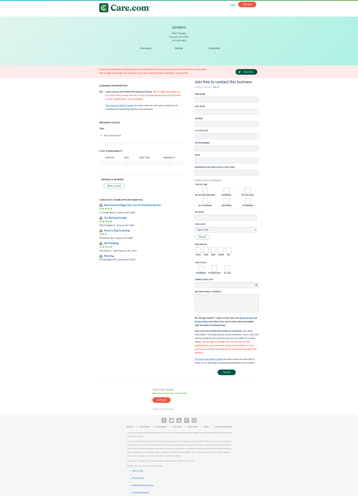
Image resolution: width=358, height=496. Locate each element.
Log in (233, 4)
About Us (130, 427)
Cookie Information (140, 493)
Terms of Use (246, 318)
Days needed (201, 244)
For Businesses (161, 427)
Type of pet (200, 224)
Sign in (216, 87)
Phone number (202, 143)
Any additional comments (208, 292)
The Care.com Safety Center (208, 359)
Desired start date (204, 280)
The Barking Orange (115, 218)
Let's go (161, 400)
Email (197, 155)
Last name (200, 106)
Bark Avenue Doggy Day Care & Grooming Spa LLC (132, 205)
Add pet (202, 237)
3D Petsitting (111, 243)
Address (199, 119)
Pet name (199, 212)
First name (200, 94)
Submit (226, 372)
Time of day (200, 263)
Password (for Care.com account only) (215, 167)
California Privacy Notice (142, 485)
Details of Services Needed (208, 180)
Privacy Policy (202, 321)
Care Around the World (223, 427)
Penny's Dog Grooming (117, 230)
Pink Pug (109, 256)
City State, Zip (201, 131)
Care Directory (144, 427)
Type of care (201, 185)
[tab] (227, 180)
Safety (206, 427)
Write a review (114, 186)
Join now (247, 4)
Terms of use (137, 471)
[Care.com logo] (125, 8)
